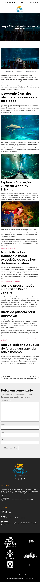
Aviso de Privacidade (20, 575)
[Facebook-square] (5, 2)
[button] (22, 2)
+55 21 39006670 (6, 513)
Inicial (32, 2)
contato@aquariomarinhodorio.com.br (13, 518)
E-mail (3, 432)
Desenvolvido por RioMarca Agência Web (20, 578)
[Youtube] (14, 2)
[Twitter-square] (12, 2)
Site (2, 440)
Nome (3, 424)
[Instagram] (10, 2)
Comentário (6, 401)
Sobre (37, 2)
